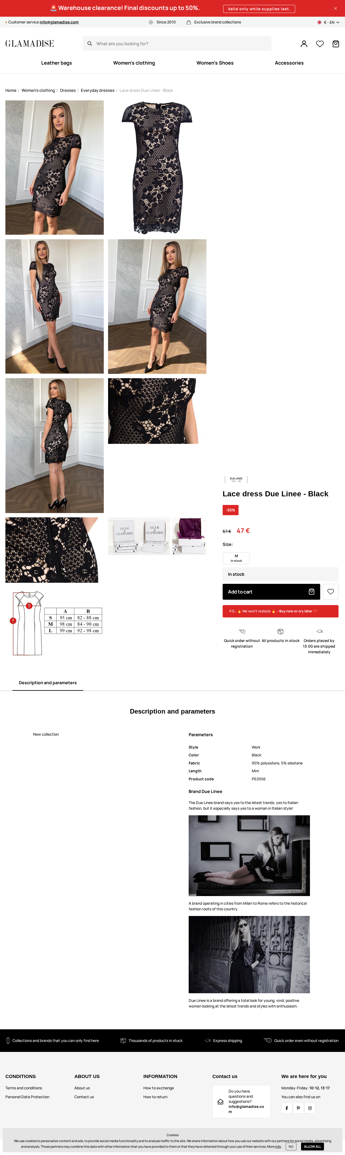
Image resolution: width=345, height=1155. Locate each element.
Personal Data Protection (27, 1096)
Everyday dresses (98, 90)
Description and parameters (48, 683)
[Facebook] (286, 1108)
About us (82, 1087)
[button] (335, 8)
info (278, 1146)
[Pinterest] (298, 1108)
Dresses (68, 90)
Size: (228, 544)
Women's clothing (38, 90)
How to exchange (158, 1087)
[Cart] (336, 44)
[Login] (304, 44)
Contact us (84, 1096)
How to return (155, 1096)
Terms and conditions (23, 1087)
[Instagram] (310, 1108)
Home (10, 90)
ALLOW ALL (312, 1146)
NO (291, 1146)
